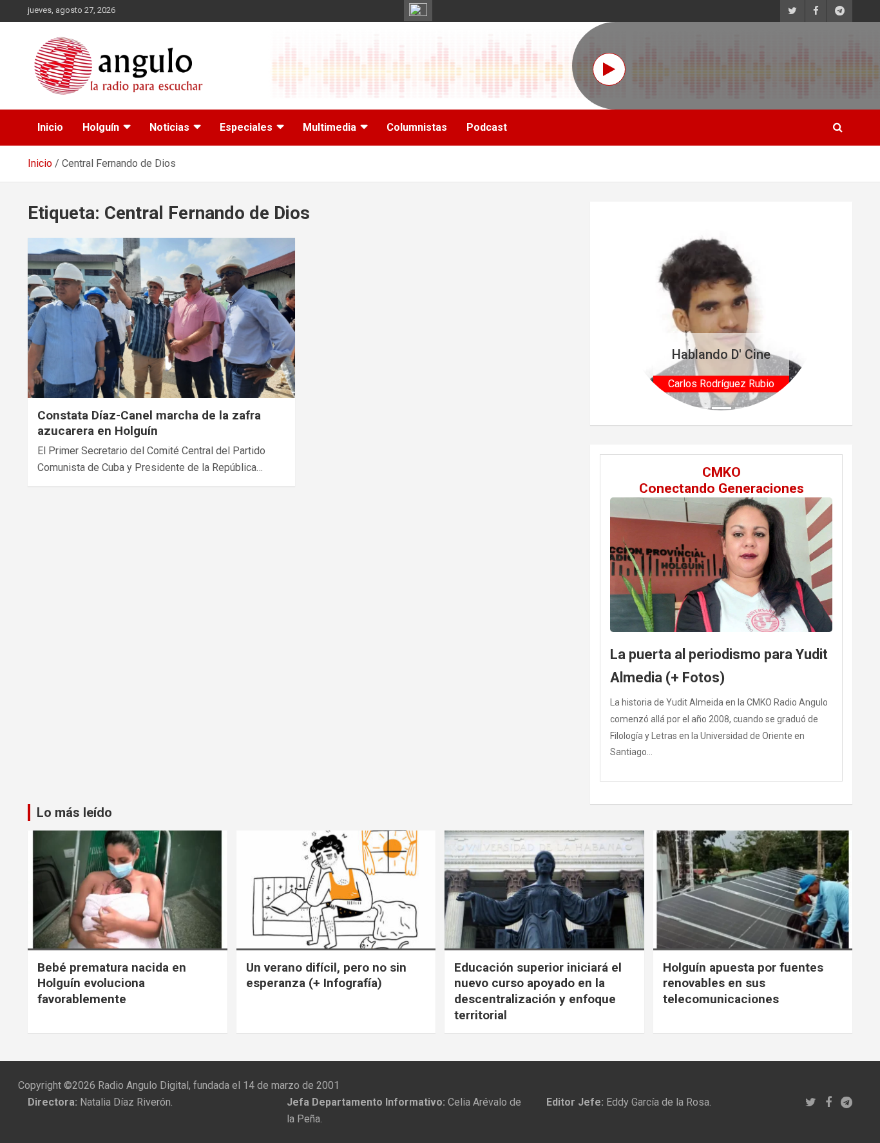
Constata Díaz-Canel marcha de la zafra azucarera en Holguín (149, 423)
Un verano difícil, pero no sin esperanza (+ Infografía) (326, 975)
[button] (638, 313)
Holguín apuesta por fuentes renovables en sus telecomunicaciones (743, 983)
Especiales (246, 127)
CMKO (721, 472)
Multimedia (329, 127)
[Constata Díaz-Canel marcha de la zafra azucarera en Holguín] (161, 317)
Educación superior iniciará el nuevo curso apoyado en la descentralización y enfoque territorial (538, 991)
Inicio (50, 127)
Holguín (100, 127)
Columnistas (417, 127)
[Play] (609, 69)
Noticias (169, 127)
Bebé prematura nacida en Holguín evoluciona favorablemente (111, 983)
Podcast (486, 127)
